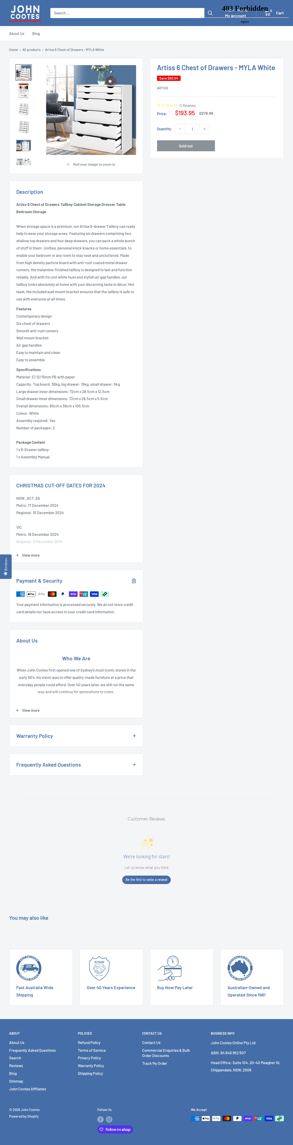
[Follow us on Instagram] (109, 1119)
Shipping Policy (90, 1073)
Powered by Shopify (24, 1116)
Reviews (16, 1065)
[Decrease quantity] (180, 129)
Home (13, 50)
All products (31, 50)
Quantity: (164, 128)
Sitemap (16, 1081)
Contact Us (151, 1042)
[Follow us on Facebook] (100, 1119)
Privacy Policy (89, 1057)
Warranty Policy (91, 1065)
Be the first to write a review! (146, 879)
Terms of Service (92, 1050)
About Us (16, 33)
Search (15, 1057)
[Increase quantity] (204, 129)
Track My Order (154, 1063)
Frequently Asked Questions (32, 1050)
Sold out (186, 145)
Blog (36, 33)
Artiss (162, 88)
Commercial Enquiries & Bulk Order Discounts (166, 1053)
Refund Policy (89, 1042)
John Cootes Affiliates (27, 1089)
